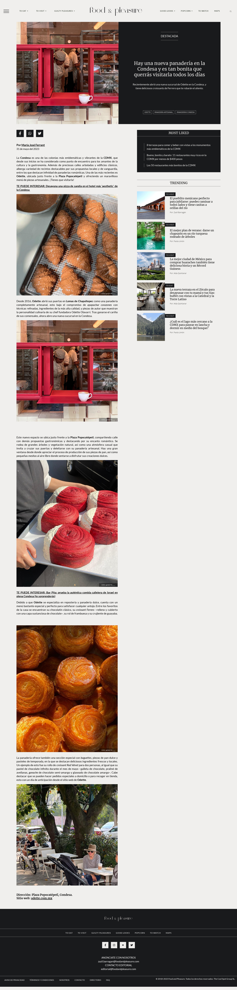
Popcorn (186, 11)
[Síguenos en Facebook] (105, 945)
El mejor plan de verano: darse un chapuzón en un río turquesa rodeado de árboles (192, 233)
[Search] (230, 11)
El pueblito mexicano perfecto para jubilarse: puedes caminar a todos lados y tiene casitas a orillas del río (191, 203)
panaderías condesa (186, 112)
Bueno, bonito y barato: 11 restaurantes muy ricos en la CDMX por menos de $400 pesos (176, 157)
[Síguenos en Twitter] (132, 945)
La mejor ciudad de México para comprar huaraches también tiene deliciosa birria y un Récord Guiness (192, 263)
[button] (6, 11)
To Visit (40, 11)
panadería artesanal (164, 112)
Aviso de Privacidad (14, 980)
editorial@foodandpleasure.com (118, 969)
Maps (217, 11)
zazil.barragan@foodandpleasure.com (118, 961)
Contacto (80, 980)
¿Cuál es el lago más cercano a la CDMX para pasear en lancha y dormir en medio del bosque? (191, 325)
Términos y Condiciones (42, 980)
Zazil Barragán (180, 212)
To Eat (23, 11)
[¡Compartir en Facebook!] (20, 133)
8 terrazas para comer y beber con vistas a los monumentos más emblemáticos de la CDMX (179, 146)
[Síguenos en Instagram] (114, 945)
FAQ (108, 980)
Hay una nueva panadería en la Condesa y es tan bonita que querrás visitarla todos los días (169, 69)
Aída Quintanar (180, 273)
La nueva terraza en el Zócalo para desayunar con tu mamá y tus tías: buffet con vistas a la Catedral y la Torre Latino (192, 294)
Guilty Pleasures (63, 11)
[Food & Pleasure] (116, 10)
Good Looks (167, 11)
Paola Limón (179, 241)
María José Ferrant (33, 145)
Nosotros (64, 980)
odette (147, 112)
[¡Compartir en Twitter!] (39, 133)
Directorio (95, 980)
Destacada (169, 36)
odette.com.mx (41, 898)
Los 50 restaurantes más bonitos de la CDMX (171, 165)
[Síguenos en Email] (123, 945)
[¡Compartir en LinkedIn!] (30, 133)
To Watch (203, 11)
